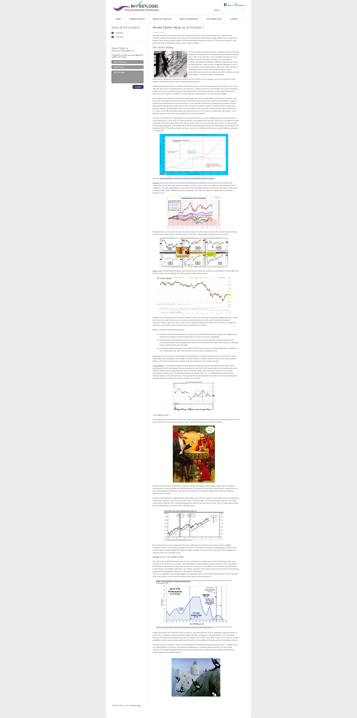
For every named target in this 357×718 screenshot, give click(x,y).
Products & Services (162, 19)
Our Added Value (214, 19)
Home (118, 19)
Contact (234, 19)
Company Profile (136, 19)
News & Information (189, 19)
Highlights (119, 33)
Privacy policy (136, 706)
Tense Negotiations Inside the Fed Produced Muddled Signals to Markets (187, 178)
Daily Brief (120, 37)
